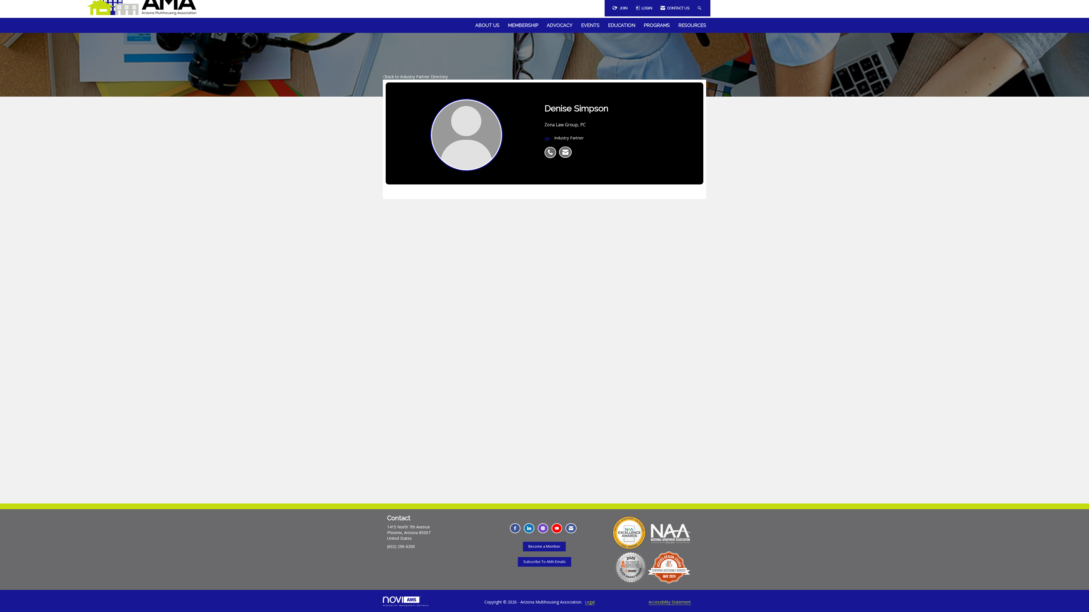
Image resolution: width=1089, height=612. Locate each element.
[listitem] (551, 149)
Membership (523, 25)
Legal (590, 602)
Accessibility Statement (670, 602)
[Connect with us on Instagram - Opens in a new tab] (543, 528)
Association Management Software (406, 605)
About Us (487, 25)
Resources (692, 25)
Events (590, 25)
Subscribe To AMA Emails (544, 561)
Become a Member (544, 546)
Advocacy (560, 25)
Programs (657, 25)
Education (621, 25)
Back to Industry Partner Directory (416, 76)
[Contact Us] (571, 528)
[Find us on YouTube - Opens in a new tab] (557, 528)
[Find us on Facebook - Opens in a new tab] (515, 528)
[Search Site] (700, 8)
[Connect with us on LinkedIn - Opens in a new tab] (529, 528)
